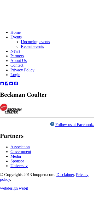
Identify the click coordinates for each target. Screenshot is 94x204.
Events (16, 37)
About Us (18, 60)
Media (15, 156)
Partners (17, 56)
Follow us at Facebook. (74, 124)
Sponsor (17, 161)
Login (15, 74)
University (19, 165)
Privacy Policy (22, 70)
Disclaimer (65, 174)
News (15, 51)
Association (20, 147)
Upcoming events (35, 41)
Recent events (32, 46)
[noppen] (21, 19)
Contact (16, 65)
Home (15, 32)
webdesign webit (14, 188)
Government (20, 151)
